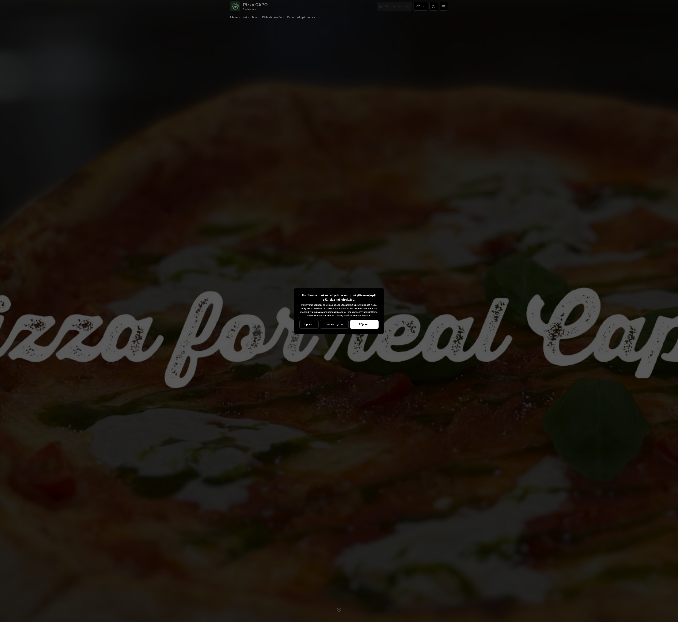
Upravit (309, 324)
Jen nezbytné (334, 324)
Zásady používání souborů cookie (352, 315)
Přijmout (364, 324)
